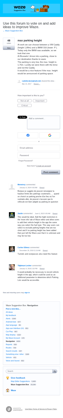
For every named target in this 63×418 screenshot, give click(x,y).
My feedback (11, 315)
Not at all (26, 101)
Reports (9, 344)
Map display (11, 335)
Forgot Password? (25, 161)
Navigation (32, 305)
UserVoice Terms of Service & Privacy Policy (41, 409)
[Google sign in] (49, 135)
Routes (9, 348)
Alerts (8, 319)
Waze (13, 390)
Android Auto (11, 322)
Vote (9, 48)
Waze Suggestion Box (16, 305)
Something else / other (15, 354)
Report (42, 187)
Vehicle (9, 357)
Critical (26, 105)
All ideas (9, 312)
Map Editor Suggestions (20, 381)
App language (11, 325)
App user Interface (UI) (15, 328)
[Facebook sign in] (28, 135)
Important (41, 101)
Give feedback (18, 378)
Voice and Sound (12, 361)
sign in (27, 292)
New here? (39, 166)
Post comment (51, 172)
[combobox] (29, 371)
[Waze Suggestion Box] (31, 8)
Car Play (9, 332)
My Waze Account (13, 338)
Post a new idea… (13, 309)
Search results (11, 351)
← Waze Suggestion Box (13, 31)
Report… (37, 84)
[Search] (54, 371)
